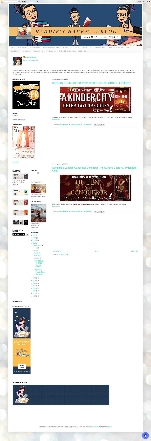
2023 (34, 243)
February (37, 255)
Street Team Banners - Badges (119, 47)
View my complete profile (30, 60)
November (37, 245)
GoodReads (15, 51)
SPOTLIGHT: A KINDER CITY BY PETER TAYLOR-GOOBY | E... (39, 264)
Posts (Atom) (64, 254)
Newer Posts (56, 251)
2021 (34, 280)
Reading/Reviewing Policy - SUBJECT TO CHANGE (61, 47)
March (36, 253)
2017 (34, 291)
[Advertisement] (95, 145)
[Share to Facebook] (101, 125)
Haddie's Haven (16, 116)
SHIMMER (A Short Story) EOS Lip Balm (73, 51)
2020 (34, 283)
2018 (34, 288)
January (37, 258)
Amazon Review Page (97, 47)
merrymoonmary (94, 427)
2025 (34, 238)
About (85, 47)
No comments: (88, 124)
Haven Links (22, 47)
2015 (34, 296)
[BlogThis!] (97, 125)
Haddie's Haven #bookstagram (45, 51)
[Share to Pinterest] (104, 125)
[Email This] (95, 125)
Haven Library (35, 47)
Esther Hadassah (30, 57)
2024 (34, 240)
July (35, 248)
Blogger (109, 427)
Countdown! (27, 51)
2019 (34, 285)
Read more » (56, 119)
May (35, 250)
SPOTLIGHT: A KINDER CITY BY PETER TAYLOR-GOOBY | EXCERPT (91, 83)
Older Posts (134, 251)
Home (13, 47)
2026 (34, 235)
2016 (34, 293)
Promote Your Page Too (18, 119)
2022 (34, 278)
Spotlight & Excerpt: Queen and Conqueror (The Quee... (39, 272)
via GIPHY (15, 162)
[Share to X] (99, 125)
